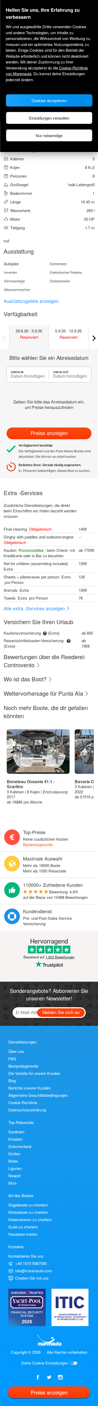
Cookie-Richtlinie (22, 1102)
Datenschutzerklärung (27, 1109)
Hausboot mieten (22, 1234)
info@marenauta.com (33, 1270)
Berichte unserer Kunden (29, 1088)
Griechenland (19, 1146)
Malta (13, 1161)
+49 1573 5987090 (31, 1263)
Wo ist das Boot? (26, 679)
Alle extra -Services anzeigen (35, 608)
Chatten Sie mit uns (32, 1278)
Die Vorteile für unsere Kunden (34, 1073)
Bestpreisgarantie (38, 844)
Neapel (14, 1175)
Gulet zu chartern (23, 1226)
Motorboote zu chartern (28, 1212)
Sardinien (16, 1131)
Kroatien (15, 1139)
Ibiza (12, 1183)
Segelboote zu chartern (28, 1205)
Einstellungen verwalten (49, 118)
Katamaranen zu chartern (30, 1219)
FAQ (12, 1058)
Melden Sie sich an (60, 1012)
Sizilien (14, 1153)
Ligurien (15, 1168)
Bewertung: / (55, 894)
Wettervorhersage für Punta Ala (44, 693)
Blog (12, 1080)
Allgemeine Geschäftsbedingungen (38, 1095)
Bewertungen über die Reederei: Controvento (44, 661)
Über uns (16, 1051)
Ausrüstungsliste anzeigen (31, 300)
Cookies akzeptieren (49, 100)
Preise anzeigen (49, 433)
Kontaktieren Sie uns (26, 1256)
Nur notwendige (49, 135)
